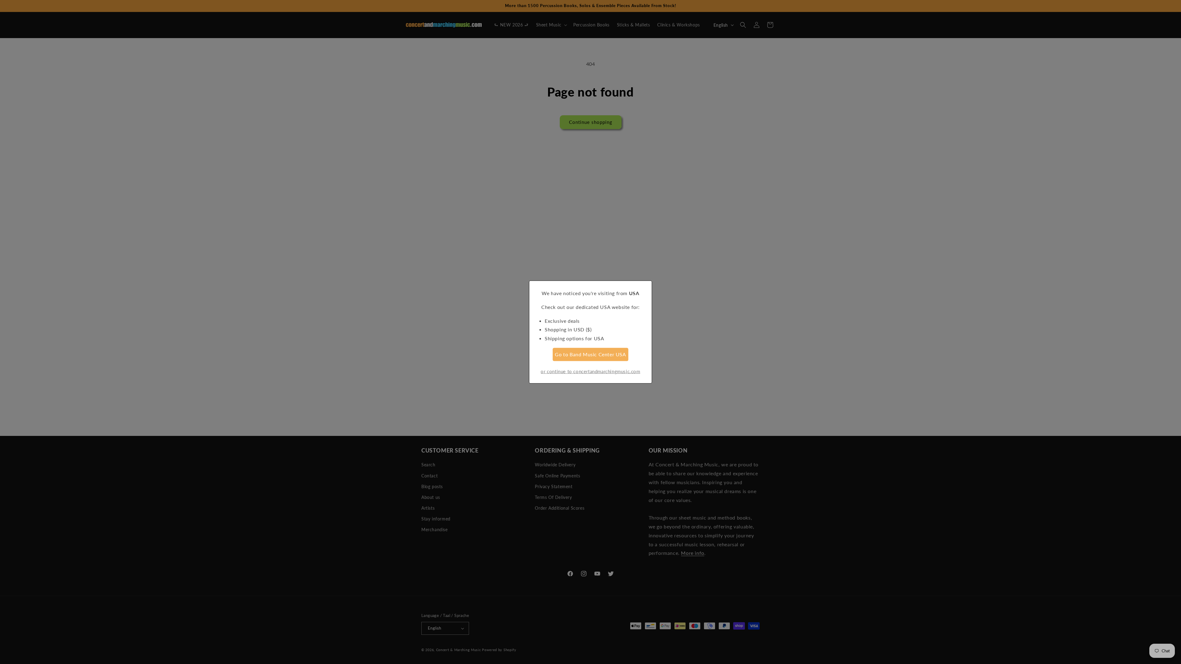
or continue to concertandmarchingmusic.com (590, 371)
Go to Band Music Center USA (590, 354)
